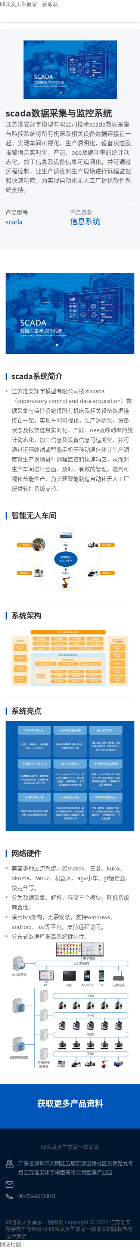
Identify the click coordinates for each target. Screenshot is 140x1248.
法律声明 (16, 1236)
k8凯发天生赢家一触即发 (29, 3)
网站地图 (10, 1244)
